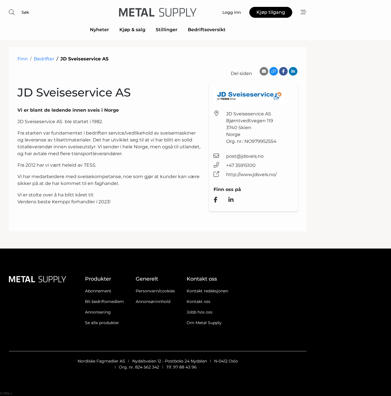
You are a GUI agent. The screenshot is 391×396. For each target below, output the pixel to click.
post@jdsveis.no (245, 156)
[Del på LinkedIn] (293, 71)
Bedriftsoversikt (207, 29)
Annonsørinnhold (153, 301)
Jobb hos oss (199, 312)
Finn (22, 59)
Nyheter (99, 29)
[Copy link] (273, 71)
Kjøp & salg (132, 29)
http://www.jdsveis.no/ (251, 174)
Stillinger (166, 29)
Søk (25, 12)
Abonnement (98, 290)
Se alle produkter (102, 322)
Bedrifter (44, 59)
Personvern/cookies (155, 290)
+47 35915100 (241, 165)
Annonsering (98, 312)
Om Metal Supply (204, 322)
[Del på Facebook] (283, 71)
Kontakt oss (198, 301)
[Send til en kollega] (264, 71)
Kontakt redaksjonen (207, 290)
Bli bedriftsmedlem (104, 301)
